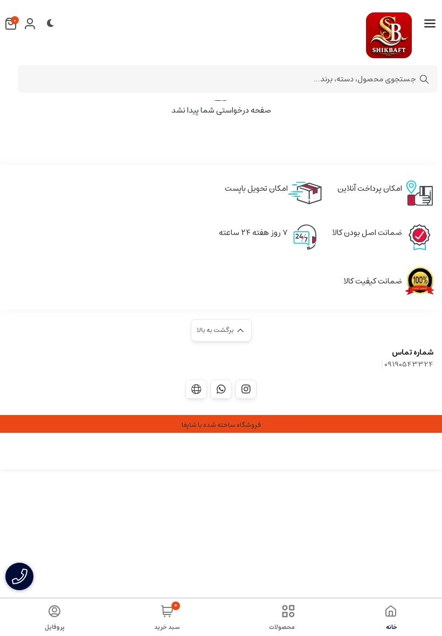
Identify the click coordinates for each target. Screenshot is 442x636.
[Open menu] (430, 23)
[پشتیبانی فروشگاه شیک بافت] (221, 389)
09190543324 (408, 364)
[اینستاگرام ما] (246, 389)
